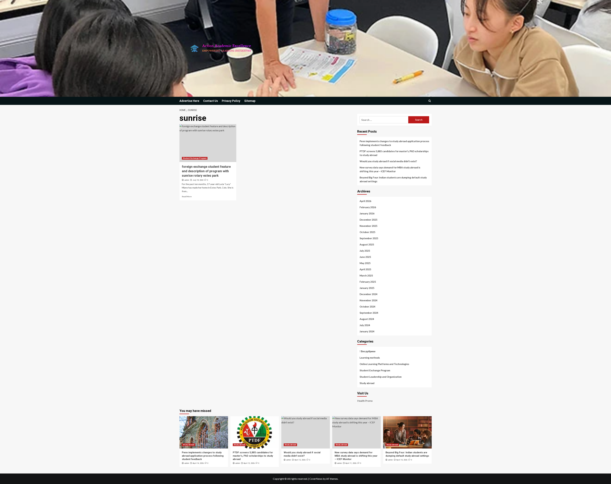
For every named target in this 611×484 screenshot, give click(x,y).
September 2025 (369, 238)
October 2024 (367, 306)
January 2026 (367, 213)
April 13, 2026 (249, 463)
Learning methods (370, 357)
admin (186, 180)
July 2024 (365, 325)
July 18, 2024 (198, 180)
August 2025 (367, 244)
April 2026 (365, 201)
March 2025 (366, 275)
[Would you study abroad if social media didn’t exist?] (305, 432)
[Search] (430, 101)
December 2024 (368, 294)
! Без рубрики (367, 351)
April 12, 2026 (300, 460)
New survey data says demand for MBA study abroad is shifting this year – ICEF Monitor (390, 169)
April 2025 (365, 269)
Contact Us (210, 100)
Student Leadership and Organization (381, 376)
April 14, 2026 (198, 463)
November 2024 (368, 300)
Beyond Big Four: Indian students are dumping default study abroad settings (393, 179)
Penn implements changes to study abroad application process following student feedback (394, 143)
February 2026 (368, 207)
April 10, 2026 (401, 460)
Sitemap (249, 100)
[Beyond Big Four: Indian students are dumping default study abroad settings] (407, 432)
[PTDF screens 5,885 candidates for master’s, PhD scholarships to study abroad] (254, 432)
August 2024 (367, 319)
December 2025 (368, 219)
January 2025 (367, 287)
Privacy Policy (231, 100)
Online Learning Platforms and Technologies (384, 364)
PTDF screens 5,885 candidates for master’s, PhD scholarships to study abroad (394, 153)
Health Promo (365, 400)
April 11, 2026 (350, 463)
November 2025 (368, 225)
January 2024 (367, 331)
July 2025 (365, 250)
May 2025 (365, 263)
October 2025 (367, 232)
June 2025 (365, 256)
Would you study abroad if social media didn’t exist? (388, 161)
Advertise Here (189, 100)
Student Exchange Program (195, 158)
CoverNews (315, 478)
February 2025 (368, 281)
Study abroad (367, 383)
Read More (187, 196)
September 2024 (369, 312)
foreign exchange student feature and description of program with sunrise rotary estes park (206, 171)
